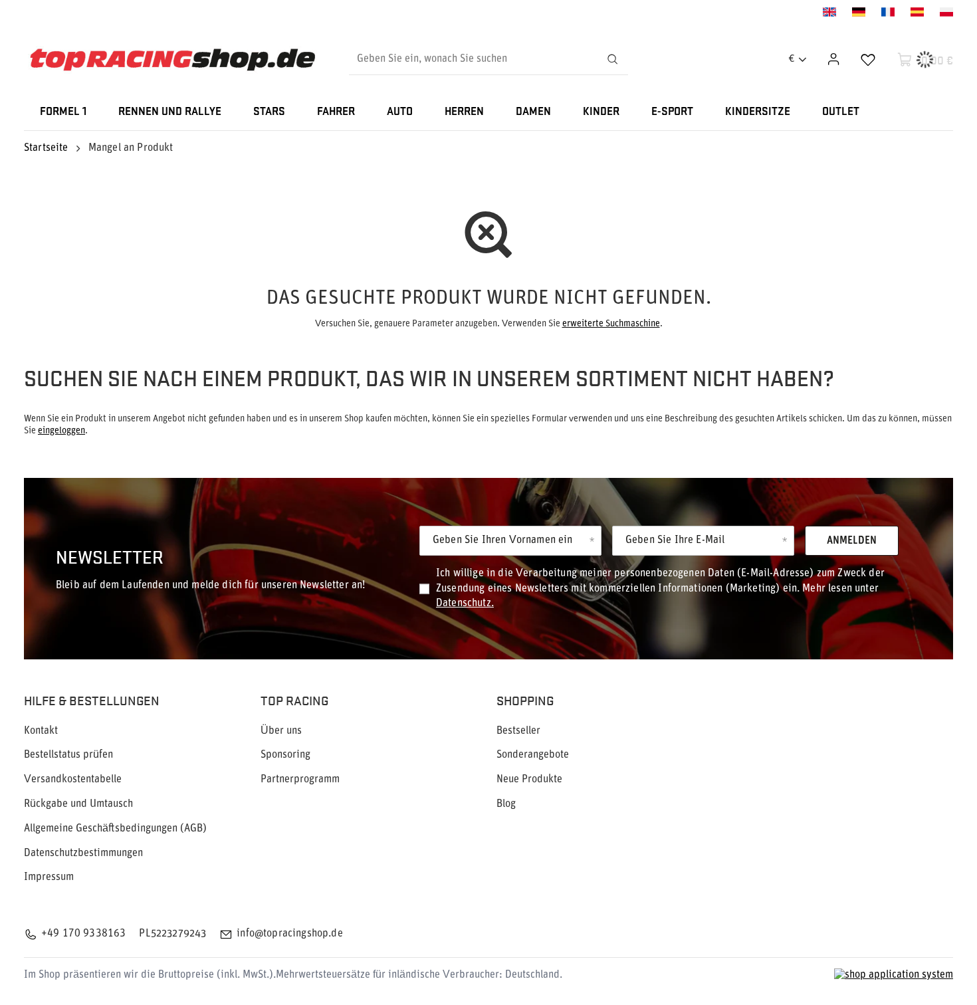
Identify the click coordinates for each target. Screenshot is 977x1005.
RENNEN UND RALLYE (169, 112)
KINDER (601, 112)
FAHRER (336, 112)
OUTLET (840, 112)
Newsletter (109, 556)
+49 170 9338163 (83, 934)
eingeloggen (61, 431)
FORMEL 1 (63, 112)
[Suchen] (612, 59)
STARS (269, 112)
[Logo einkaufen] (172, 59)
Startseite (46, 148)
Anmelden (852, 541)
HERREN (464, 112)
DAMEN (533, 112)
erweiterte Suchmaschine (611, 324)
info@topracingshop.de (289, 934)
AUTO (400, 112)
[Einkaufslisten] (868, 59)
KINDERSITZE (757, 112)
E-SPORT (672, 112)
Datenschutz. (465, 603)
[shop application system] (893, 975)
